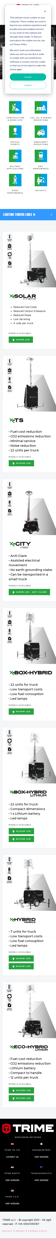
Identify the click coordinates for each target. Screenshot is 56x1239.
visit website (41, 1156)
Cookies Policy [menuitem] (37, 1231)
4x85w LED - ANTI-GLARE (31, 592)
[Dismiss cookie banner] (45, 12)
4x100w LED (23, 463)
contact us (12, 1156)
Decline (28, 85)
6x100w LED (23, 839)
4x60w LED (22, 340)
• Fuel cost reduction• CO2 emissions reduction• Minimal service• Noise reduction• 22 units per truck (30, 441)
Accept (28, 77)
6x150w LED (22, 711)
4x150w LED (22, 958)
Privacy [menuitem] (7, 1231)
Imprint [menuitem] (20, 1231)
